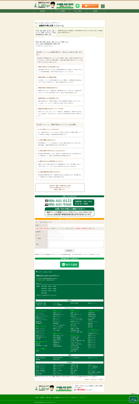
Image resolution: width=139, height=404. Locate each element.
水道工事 (38, 338)
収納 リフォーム (74, 368)
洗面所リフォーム (40, 335)
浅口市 (50, 288)
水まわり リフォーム (40, 372)
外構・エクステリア (58, 373)
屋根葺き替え (57, 342)
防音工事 (90, 325)
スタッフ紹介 (78, 11)
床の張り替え (39, 373)
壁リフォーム (57, 318)
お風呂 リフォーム (40, 366)
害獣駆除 (90, 319)
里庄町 (54, 290)
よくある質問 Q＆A (75, 357)
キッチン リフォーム (40, 365)
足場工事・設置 (91, 316)
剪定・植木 (73, 325)
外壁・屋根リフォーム (59, 335)
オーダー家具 (57, 330)
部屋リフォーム (57, 312)
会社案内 (42, 11)
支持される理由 (74, 303)
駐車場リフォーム (75, 321)
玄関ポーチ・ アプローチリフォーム (76, 317)
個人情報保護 (57, 397)
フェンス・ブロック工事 (76, 319)
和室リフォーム (57, 368)
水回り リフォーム (40, 328)
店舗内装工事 (91, 312)
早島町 (54, 286)
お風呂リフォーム (40, 331)
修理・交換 (73, 351)
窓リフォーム (57, 321)
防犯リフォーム (91, 340)
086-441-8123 (41, 280)
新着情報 (38, 359)
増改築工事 (38, 321)
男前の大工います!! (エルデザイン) (47, 276)
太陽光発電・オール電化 (41, 345)
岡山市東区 (44, 293)
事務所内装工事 (91, 314)
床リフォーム (57, 319)
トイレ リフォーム (40, 368)
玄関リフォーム (74, 312)
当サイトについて (65, 397)
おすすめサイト (74, 397)
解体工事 (90, 323)
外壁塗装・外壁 (74, 365)
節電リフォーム (91, 337)
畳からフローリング (58, 366)
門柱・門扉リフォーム (76, 314)
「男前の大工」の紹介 (41, 304)
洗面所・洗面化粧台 (40, 370)
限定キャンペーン (92, 303)
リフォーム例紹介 (60, 11)
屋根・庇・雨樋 (74, 366)
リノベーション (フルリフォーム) (39, 313)
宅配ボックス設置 (75, 328)
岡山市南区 (44, 286)
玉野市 (50, 290)
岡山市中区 (44, 288)
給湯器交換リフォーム (41, 337)
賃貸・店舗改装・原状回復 (94, 372)
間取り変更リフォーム (59, 314)
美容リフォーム (91, 346)
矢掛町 (54, 288)
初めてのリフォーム (93, 357)
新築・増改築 (74, 370)
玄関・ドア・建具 (58, 370)
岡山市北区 (44, 290)
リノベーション (91, 370)
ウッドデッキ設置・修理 (76, 332)
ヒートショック (91, 347)
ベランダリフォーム (75, 323)
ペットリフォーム (92, 332)
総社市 (50, 286)
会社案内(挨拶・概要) (41, 303)
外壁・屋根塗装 (57, 339)
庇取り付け (56, 344)
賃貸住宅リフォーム (40, 318)
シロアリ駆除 (91, 318)
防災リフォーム (91, 342)
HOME (36, 22)
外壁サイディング (58, 340)
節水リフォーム (91, 339)
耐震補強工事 (39, 323)
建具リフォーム (57, 328)
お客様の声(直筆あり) (41, 357)
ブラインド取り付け (58, 326)
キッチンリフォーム (40, 330)
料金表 (95, 11)
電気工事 (38, 344)
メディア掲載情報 (58, 304)
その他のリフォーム (93, 373)
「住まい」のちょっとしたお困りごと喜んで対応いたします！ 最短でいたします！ (88, 388)
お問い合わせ (57, 359)
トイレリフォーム (40, 333)
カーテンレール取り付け (59, 325)
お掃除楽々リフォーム (93, 333)
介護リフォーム (91, 344)
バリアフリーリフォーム (41, 319)
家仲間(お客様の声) (58, 357)
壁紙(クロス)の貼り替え (59, 365)
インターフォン (74, 326)
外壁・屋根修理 (57, 337)
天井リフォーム (57, 316)
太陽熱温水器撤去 (58, 346)
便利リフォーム (91, 335)
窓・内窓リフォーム (47, 22)
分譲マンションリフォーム (42, 316)
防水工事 (90, 326)
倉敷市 (38, 286)
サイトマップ (83, 397)
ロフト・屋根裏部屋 (93, 366)
